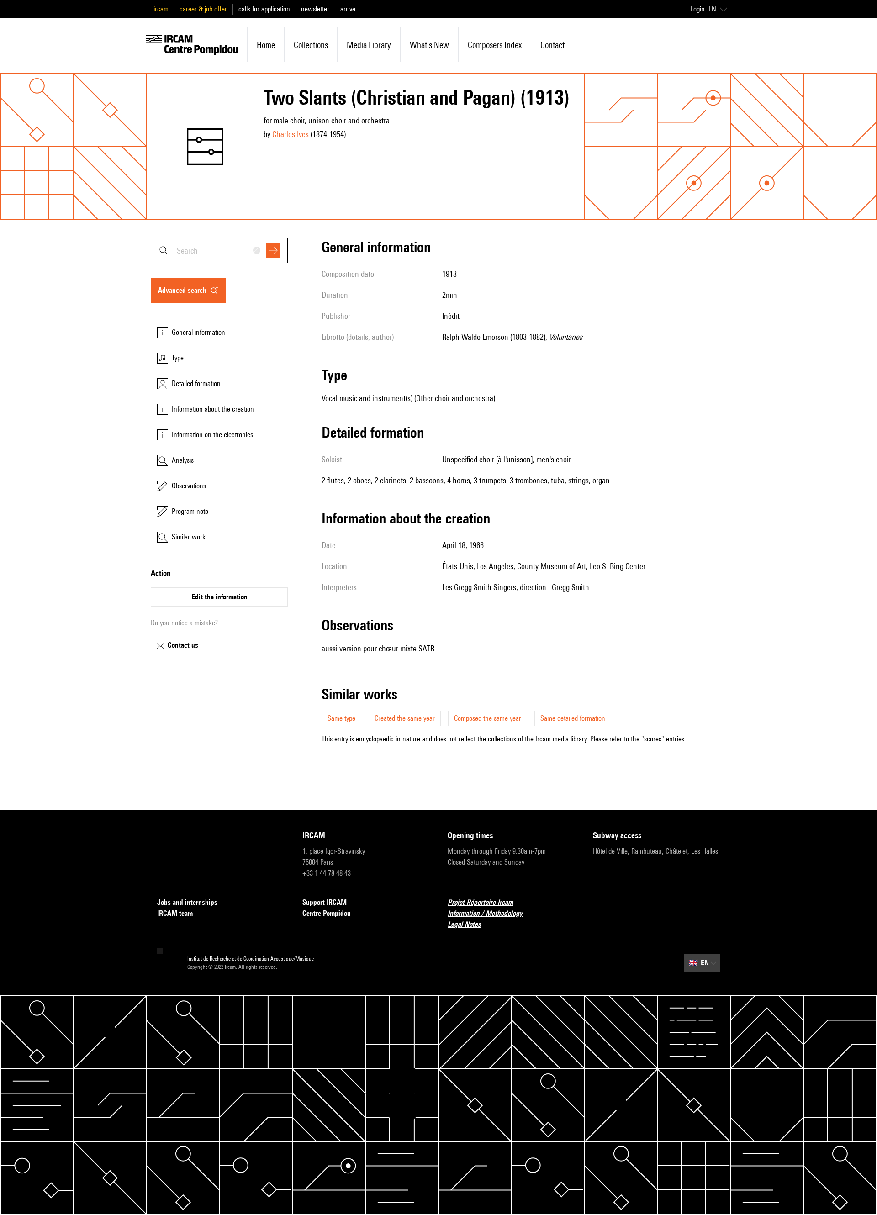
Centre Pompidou (326, 913)
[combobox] (219, 250)
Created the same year (405, 718)
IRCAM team (175, 913)
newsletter (315, 9)
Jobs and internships (187, 902)
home (266, 45)
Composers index (495, 45)
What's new (429, 45)
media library (369, 45)
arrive (347, 9)
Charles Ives (290, 134)
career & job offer (203, 9)
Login (697, 9)
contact (552, 45)
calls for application (264, 9)
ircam (161, 9)
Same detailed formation (572, 718)
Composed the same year (487, 718)
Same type (341, 718)
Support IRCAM (324, 902)
